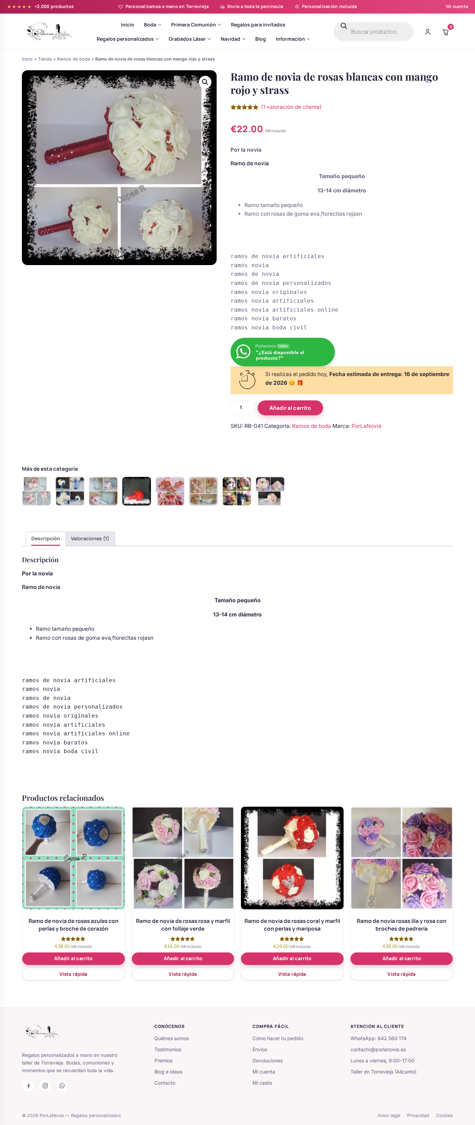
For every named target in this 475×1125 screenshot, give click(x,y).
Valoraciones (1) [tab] (90, 538)
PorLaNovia (366, 426)
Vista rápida (73, 974)
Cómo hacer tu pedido (277, 1038)
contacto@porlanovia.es (378, 1049)
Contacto (164, 1083)
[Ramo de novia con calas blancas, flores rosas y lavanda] (236, 491)
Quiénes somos (171, 1038)
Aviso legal (389, 1115)
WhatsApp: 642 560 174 (378, 1038)
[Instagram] (45, 1085)
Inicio (27, 59)
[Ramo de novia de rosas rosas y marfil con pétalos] (203, 491)
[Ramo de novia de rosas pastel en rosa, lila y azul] (103, 491)
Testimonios (167, 1049)
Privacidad (418, 1115)
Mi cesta (262, 1083)
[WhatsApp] (62, 1085)
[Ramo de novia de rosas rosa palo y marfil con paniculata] (270, 491)
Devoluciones (267, 1060)
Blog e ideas (168, 1072)
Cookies (444, 1115)
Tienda (45, 59)
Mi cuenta (457, 6)
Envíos (259, 1049)
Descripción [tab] (45, 538)
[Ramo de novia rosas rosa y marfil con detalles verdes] (36, 491)
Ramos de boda (73, 59)
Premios (163, 1060)
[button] (205, 82)
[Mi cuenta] (427, 31)
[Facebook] (28, 1085)
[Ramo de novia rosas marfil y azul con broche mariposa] (69, 491)
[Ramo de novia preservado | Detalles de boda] (170, 491)
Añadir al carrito (290, 408)
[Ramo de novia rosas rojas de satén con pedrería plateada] (136, 491)
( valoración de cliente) (291, 107)
